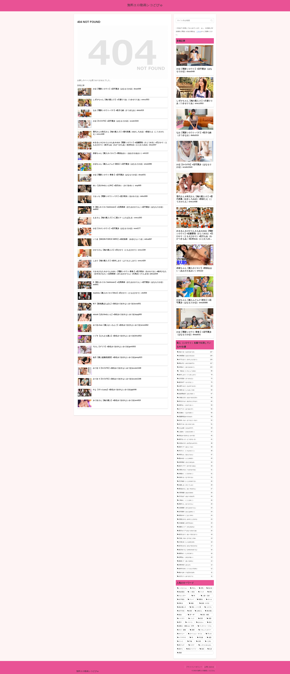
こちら (198, 31)
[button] (212, 20)
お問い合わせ (209, 667)
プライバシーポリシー (194, 667)
